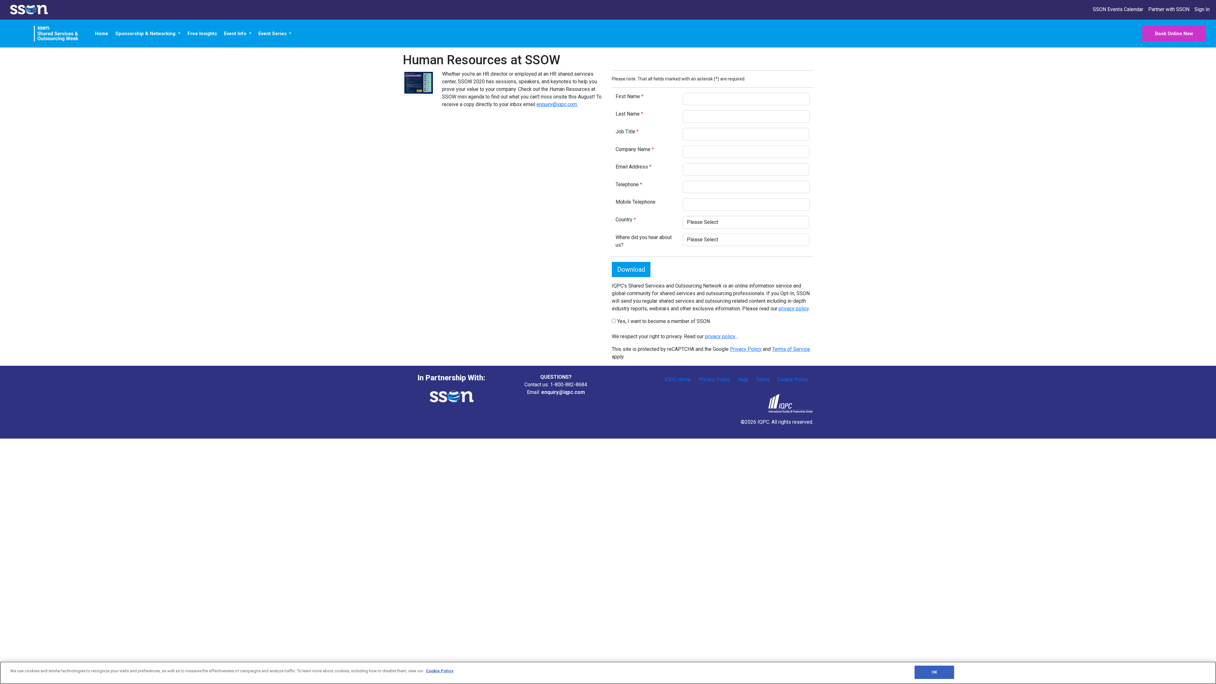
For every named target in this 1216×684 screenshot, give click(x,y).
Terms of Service (791, 349)
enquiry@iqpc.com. (557, 104)
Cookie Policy (792, 380)
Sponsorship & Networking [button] (146, 33)
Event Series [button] (273, 33)
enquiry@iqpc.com (563, 392)
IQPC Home (678, 380)
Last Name (629, 114)
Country (626, 220)
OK (934, 672)
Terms (763, 380)
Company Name (635, 149)
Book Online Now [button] (1174, 33)
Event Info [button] (236, 33)
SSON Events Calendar (1118, 9)
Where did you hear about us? (644, 241)
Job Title (627, 132)
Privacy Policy (746, 349)
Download (631, 269)
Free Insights (202, 33)
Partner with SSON (1168, 9)
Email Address (633, 167)
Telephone (629, 184)
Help (743, 380)
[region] (608, 673)
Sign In (1202, 9)
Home (101, 33)
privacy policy (794, 309)
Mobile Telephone (636, 202)
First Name (629, 96)
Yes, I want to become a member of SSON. (663, 321)
